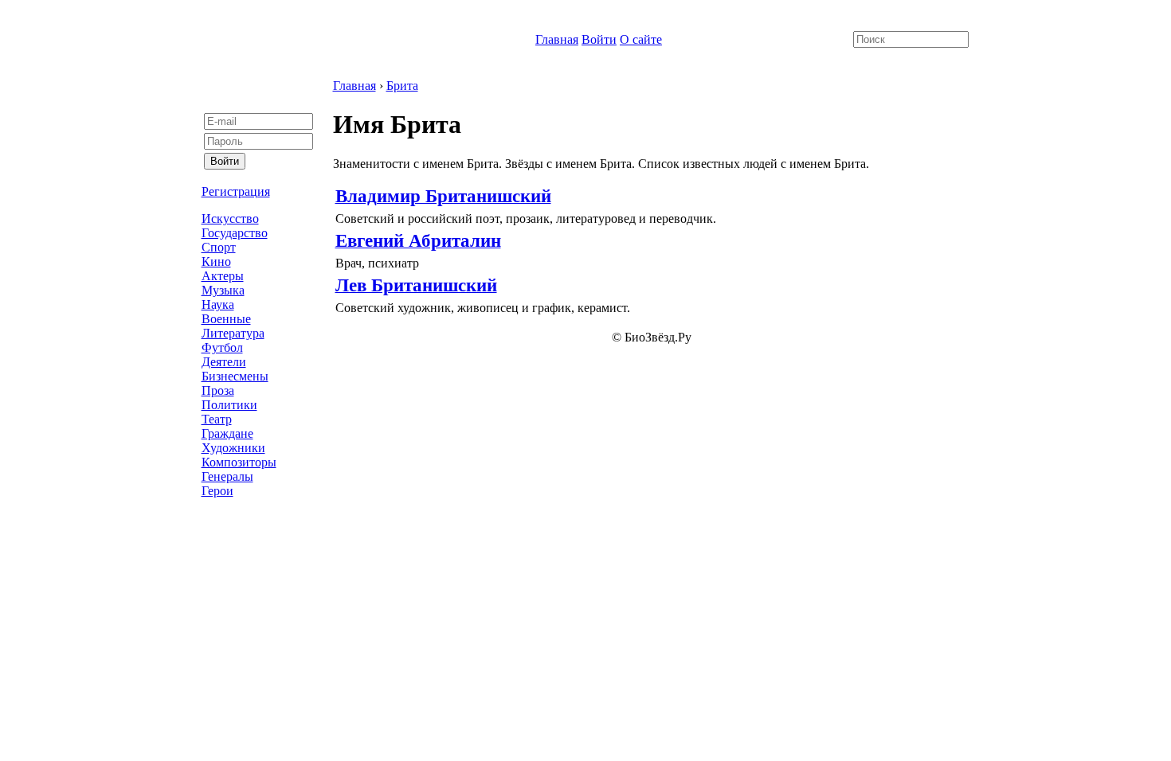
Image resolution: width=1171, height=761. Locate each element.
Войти (599, 39)
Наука (218, 304)
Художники (233, 448)
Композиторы (239, 462)
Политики (229, 405)
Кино (216, 261)
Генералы (227, 476)
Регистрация (236, 191)
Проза (218, 390)
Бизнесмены (235, 376)
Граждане (227, 433)
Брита (402, 85)
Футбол (222, 347)
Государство (235, 233)
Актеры (223, 276)
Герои (217, 491)
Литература (233, 333)
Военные (226, 319)
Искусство (230, 218)
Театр (217, 419)
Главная (556, 39)
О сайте (641, 39)
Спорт (219, 247)
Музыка (223, 290)
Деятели (224, 362)
